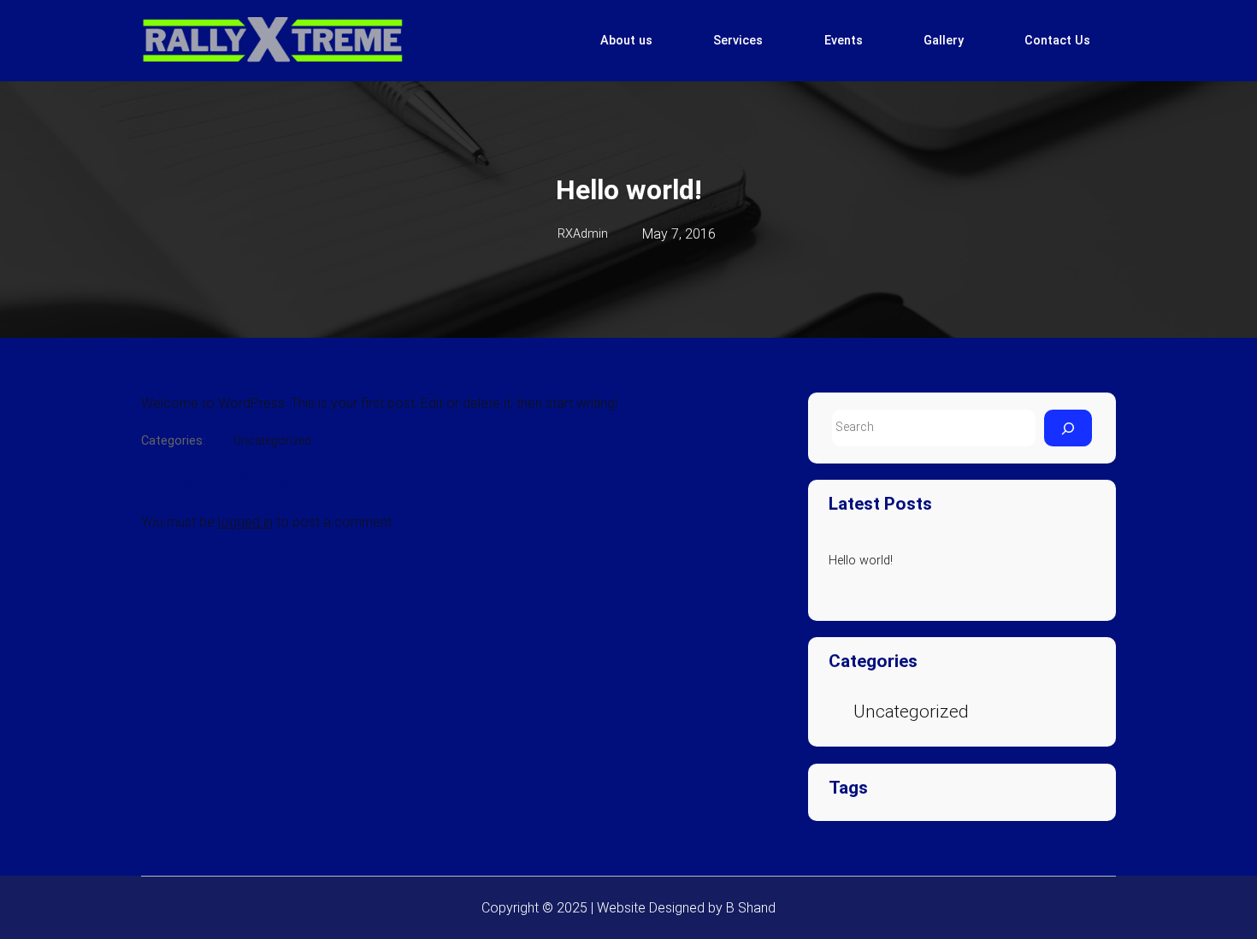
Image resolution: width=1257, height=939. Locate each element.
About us (626, 40)
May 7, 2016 (679, 234)
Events (843, 40)
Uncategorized (272, 441)
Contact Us (1057, 40)
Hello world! (861, 560)
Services (738, 40)
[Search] (1068, 428)
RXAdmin (583, 234)
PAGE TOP (1215, 896)
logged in (245, 522)
